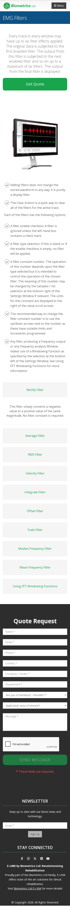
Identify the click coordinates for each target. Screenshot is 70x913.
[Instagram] (28, 858)
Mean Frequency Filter (35, 567)
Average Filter (35, 436)
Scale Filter (35, 530)
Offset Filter (35, 511)
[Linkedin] (41, 858)
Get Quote (35, 84)
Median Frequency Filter (35, 549)
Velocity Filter (35, 473)
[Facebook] (22, 858)
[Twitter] (35, 858)
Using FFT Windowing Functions (35, 586)
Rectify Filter (35, 390)
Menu (60, 5)
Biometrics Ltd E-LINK (27, 888)
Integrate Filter (35, 492)
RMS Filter (35, 454)
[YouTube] (48, 858)
